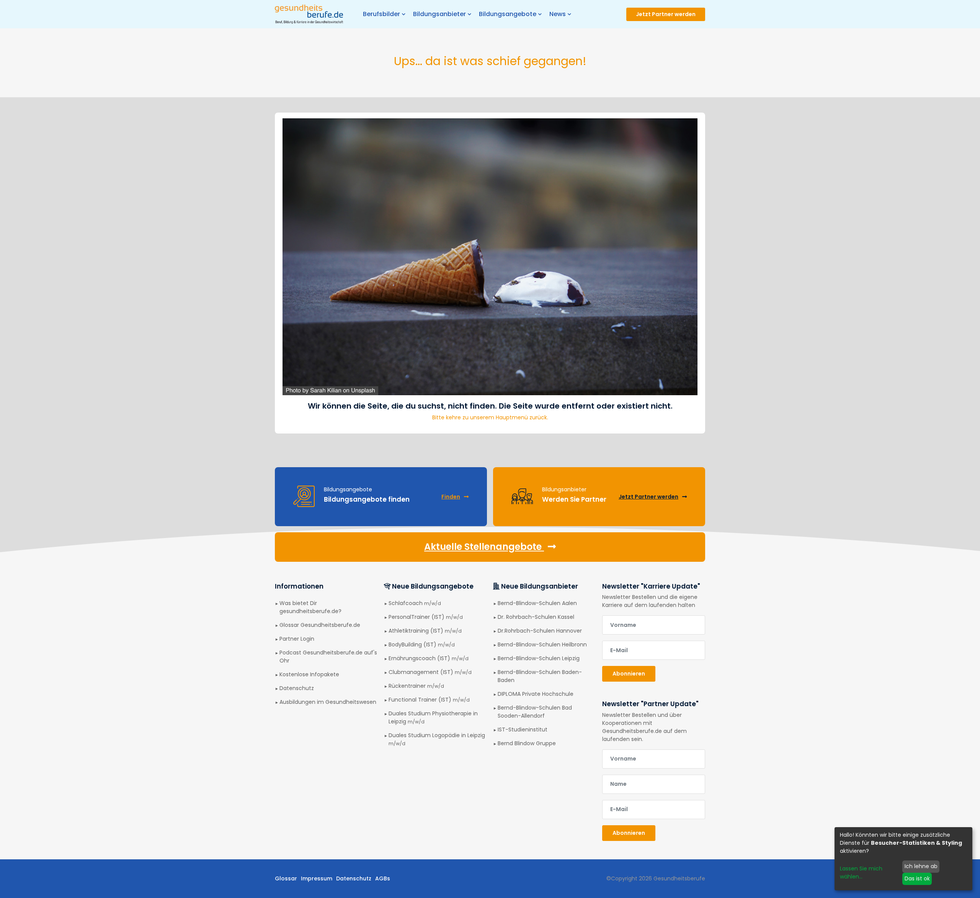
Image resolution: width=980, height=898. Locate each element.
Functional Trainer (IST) (429, 699)
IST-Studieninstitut (522, 729)
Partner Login (296, 639)
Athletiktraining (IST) (425, 631)
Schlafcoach (415, 603)
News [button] (557, 14)
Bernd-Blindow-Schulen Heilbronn (542, 644)
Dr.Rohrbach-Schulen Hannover (540, 631)
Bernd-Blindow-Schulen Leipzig (539, 658)
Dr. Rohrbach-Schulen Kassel (536, 617)
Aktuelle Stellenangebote (484, 546)
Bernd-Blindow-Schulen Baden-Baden (540, 676)
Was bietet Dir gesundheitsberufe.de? (310, 607)
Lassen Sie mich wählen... (861, 872)
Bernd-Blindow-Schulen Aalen (537, 603)
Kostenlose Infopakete (309, 674)
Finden (450, 497)
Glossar (286, 878)
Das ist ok (917, 878)
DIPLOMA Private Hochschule (535, 694)
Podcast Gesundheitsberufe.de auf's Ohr (328, 656)
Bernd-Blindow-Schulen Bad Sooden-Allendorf (535, 712)
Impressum (316, 878)
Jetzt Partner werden (666, 14)
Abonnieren (628, 673)
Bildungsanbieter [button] (439, 14)
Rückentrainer (416, 686)
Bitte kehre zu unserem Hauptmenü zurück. (490, 417)
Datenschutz (296, 688)
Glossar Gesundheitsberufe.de (319, 625)
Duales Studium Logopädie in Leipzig (437, 739)
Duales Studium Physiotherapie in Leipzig (433, 717)
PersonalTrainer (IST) (426, 617)
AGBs (382, 878)
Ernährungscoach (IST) (429, 658)
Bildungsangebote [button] (507, 14)
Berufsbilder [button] (381, 14)
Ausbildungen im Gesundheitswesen (327, 702)
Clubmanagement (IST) (430, 672)
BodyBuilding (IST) (422, 644)
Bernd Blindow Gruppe (527, 743)
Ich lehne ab (921, 866)
